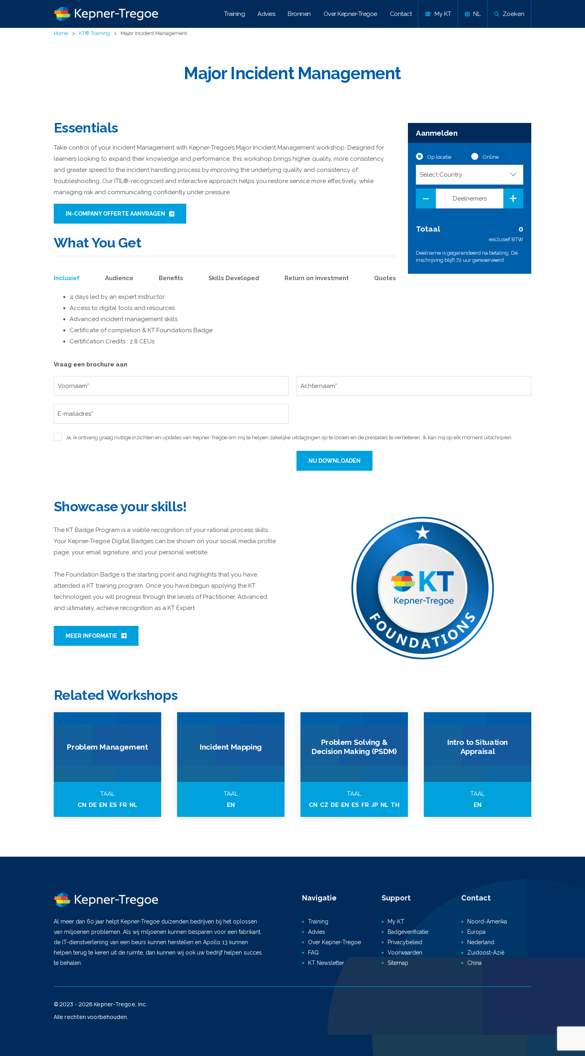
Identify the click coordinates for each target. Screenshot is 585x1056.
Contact (401, 14)
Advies (266, 14)
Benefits (171, 278)
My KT (396, 921)
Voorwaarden (405, 952)
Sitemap (398, 963)
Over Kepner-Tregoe (350, 14)
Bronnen (299, 14)
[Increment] (513, 198)
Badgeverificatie (408, 932)
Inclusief (67, 278)
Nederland (480, 942)
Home (61, 33)
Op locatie (439, 157)
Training (234, 14)
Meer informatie (91, 636)
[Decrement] (426, 198)
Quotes (385, 278)
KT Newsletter (326, 963)
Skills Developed (234, 278)
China (474, 963)
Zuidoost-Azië (485, 952)
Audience (119, 278)
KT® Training (94, 33)
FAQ (313, 952)
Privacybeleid (405, 942)
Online (491, 157)
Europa (476, 932)
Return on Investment (317, 278)
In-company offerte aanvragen (115, 213)
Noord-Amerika (487, 921)
